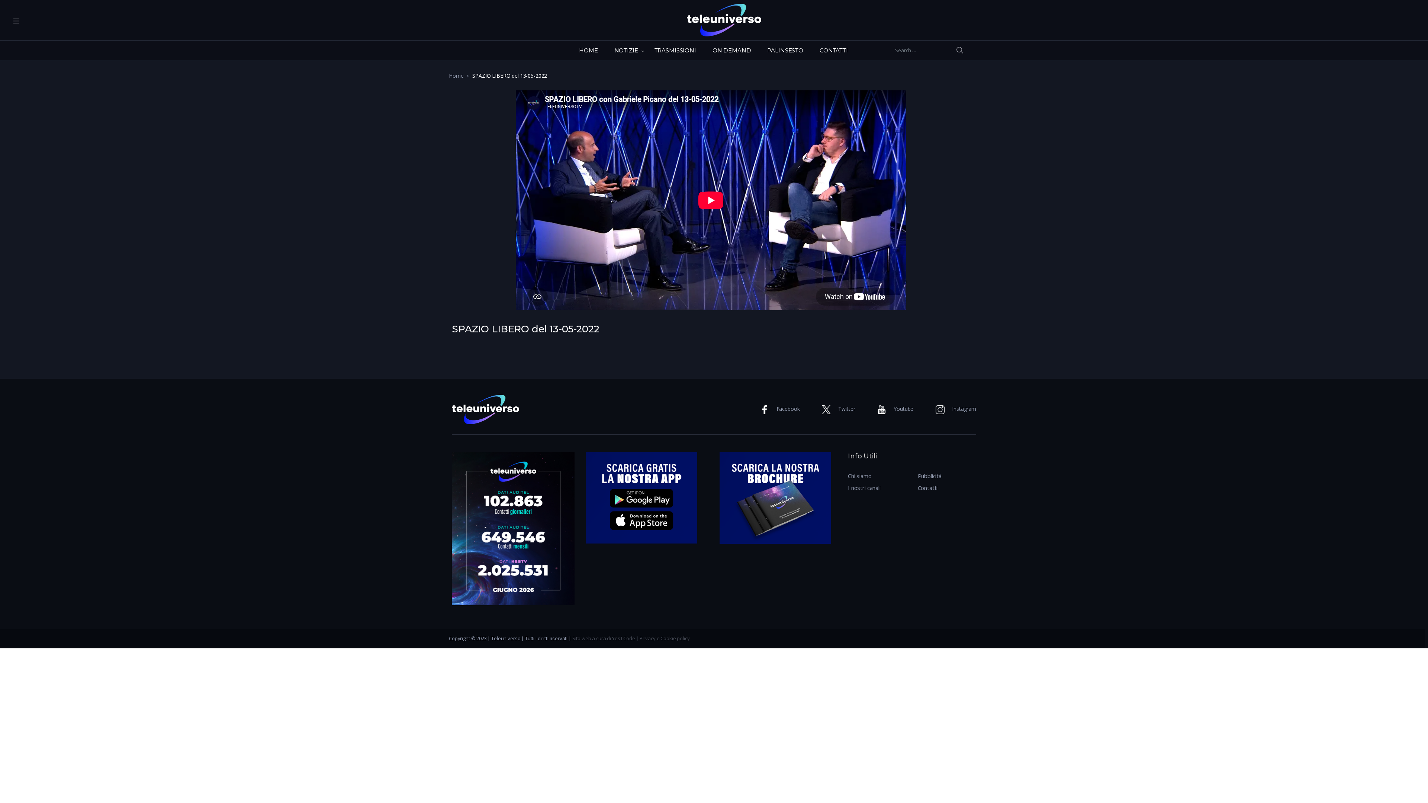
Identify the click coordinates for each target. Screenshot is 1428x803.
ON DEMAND (732, 50)
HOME (588, 50)
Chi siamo (860, 476)
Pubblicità (930, 476)
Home (456, 75)
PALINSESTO (785, 50)
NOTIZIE (626, 50)
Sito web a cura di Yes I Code (603, 638)
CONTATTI (834, 50)
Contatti (928, 487)
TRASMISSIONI (675, 50)
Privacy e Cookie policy (665, 638)
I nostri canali (864, 487)
